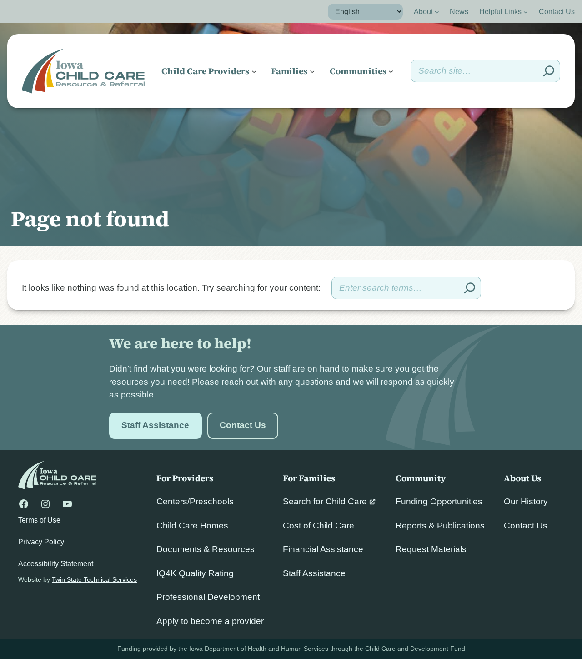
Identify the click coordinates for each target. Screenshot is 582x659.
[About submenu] (437, 12)
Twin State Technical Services (94, 579)
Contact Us (243, 425)
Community (421, 478)
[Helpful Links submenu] (525, 12)
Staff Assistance (155, 425)
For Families (309, 478)
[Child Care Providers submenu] (253, 71)
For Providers (184, 478)
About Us (522, 478)
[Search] (549, 71)
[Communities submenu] (390, 71)
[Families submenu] (312, 71)
